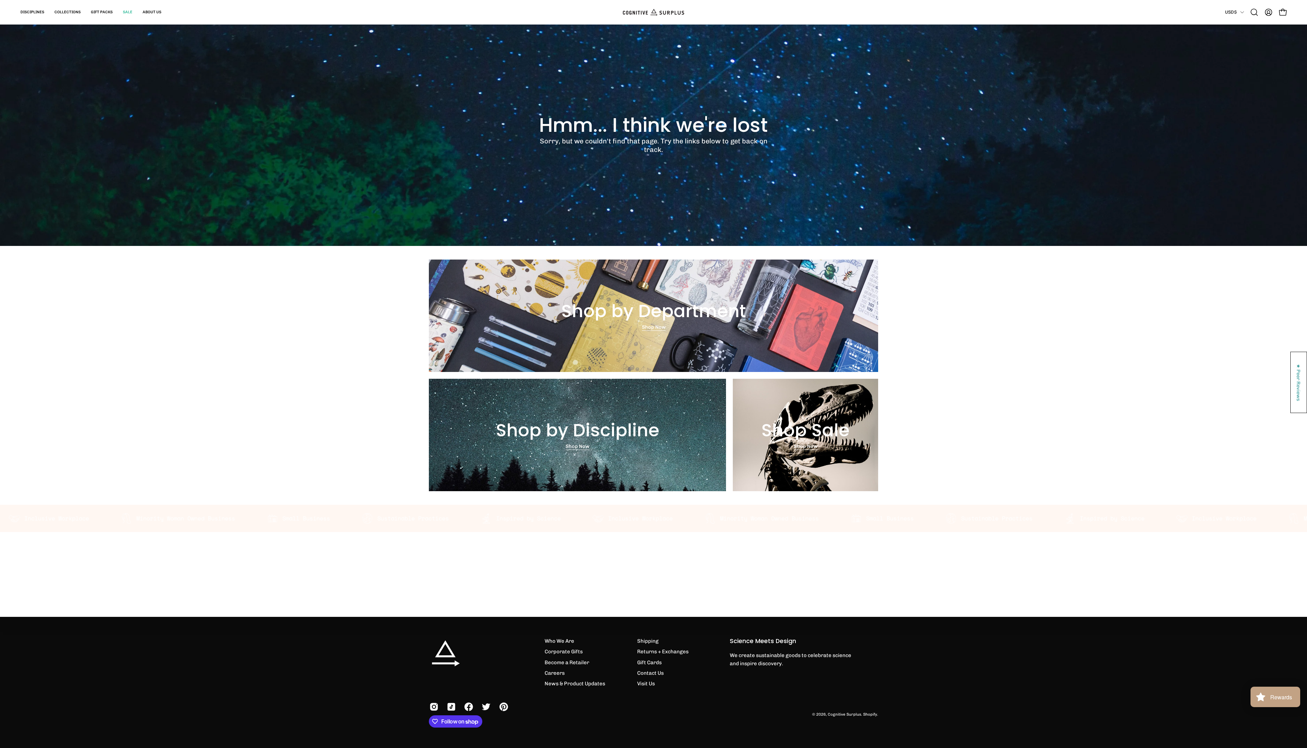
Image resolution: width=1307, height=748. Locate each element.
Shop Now (653, 327)
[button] (32, 12)
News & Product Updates (575, 684)
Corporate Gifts (564, 652)
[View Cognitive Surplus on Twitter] (485, 707)
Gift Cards (649, 662)
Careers (555, 673)
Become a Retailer (567, 662)
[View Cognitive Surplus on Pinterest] (503, 707)
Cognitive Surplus (844, 714)
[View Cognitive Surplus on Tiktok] (450, 707)
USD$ (1231, 12)
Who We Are (559, 641)
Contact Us (650, 673)
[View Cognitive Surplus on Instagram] (433, 707)
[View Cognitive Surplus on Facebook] (468, 707)
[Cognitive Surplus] (653, 12)
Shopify (870, 714)
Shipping (648, 641)
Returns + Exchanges (663, 652)
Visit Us (646, 684)
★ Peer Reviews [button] (1299, 382)
